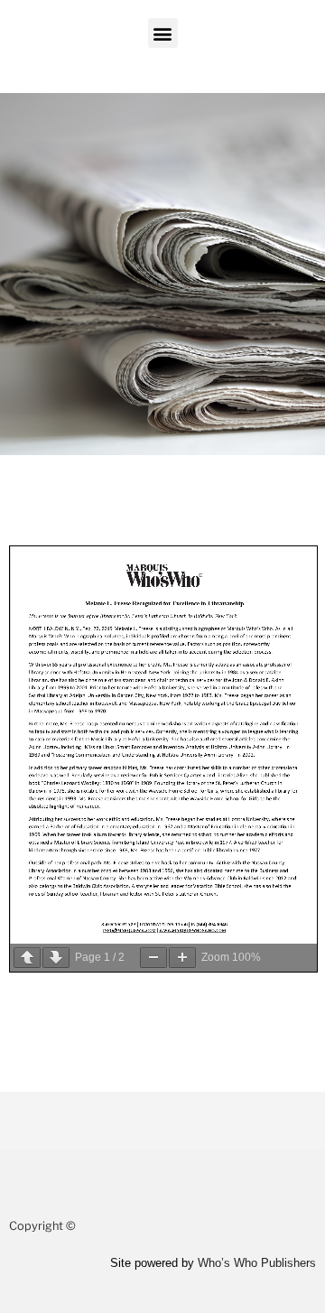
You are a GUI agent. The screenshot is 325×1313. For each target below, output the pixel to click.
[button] (163, 33)
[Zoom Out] (153, 957)
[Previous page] (27, 957)
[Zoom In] (182, 957)
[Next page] (56, 957)
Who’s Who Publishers (257, 1263)
